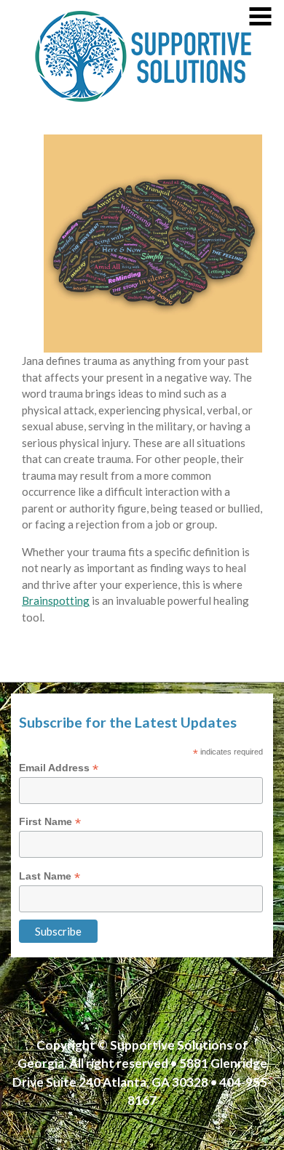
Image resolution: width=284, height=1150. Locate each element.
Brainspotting (56, 600)
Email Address (58, 768)
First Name (50, 822)
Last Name (49, 876)
